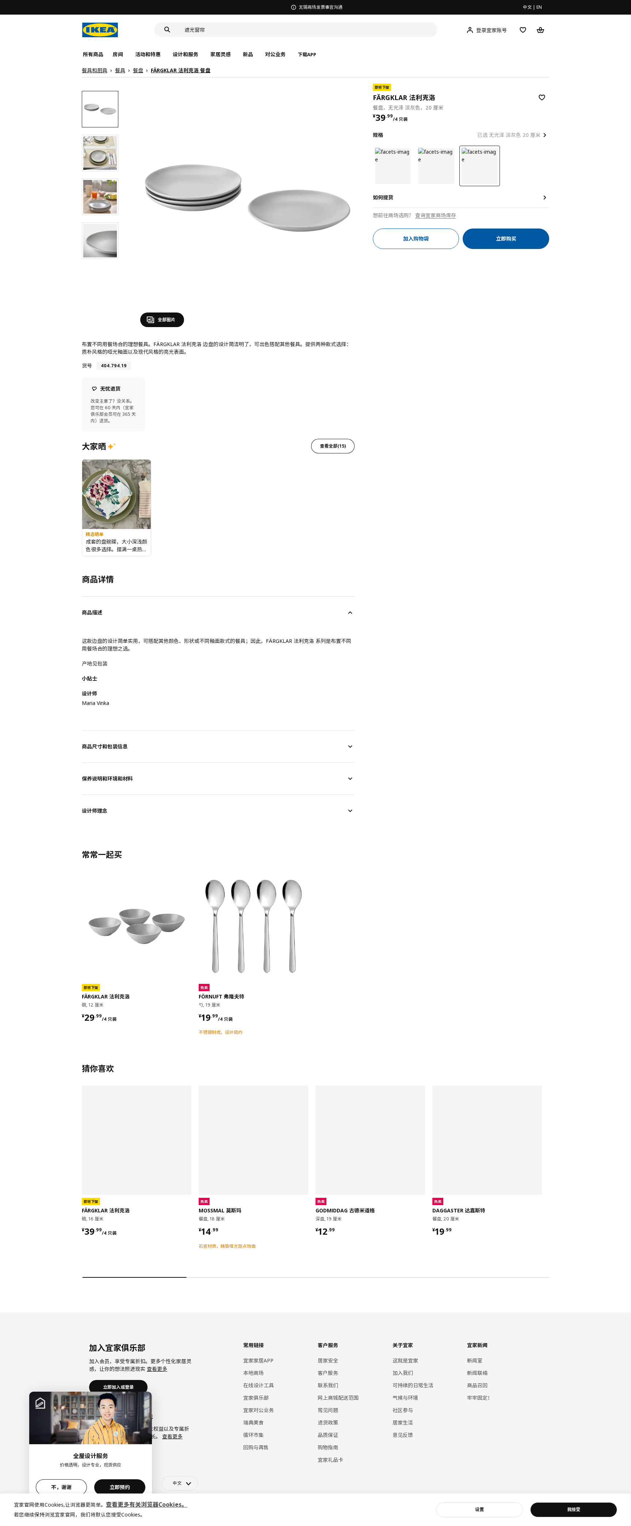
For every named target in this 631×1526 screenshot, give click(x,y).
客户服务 (328, 1372)
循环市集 (253, 1434)
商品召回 (477, 1385)
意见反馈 (403, 1434)
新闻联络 (477, 1372)
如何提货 (383, 197)
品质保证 (328, 1434)
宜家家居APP (258, 1360)
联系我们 (328, 1385)
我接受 (573, 1509)
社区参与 (403, 1410)
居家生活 (403, 1422)
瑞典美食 (253, 1422)
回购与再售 (256, 1447)
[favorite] (542, 97)
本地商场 (253, 1372)
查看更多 (157, 1368)
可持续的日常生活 (413, 1385)
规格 (378, 134)
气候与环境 (405, 1397)
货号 (87, 365)
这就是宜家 (405, 1360)
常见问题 (328, 1410)
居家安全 (328, 1360)
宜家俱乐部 (256, 1397)
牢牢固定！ (480, 1397)
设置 (479, 1509)
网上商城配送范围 (338, 1397)
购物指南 (328, 1447)
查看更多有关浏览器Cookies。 (146, 1504)
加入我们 (403, 1372)
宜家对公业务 (258, 1410)
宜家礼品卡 (330, 1459)
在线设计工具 (258, 1385)
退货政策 (328, 1422)
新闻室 (474, 1360)
